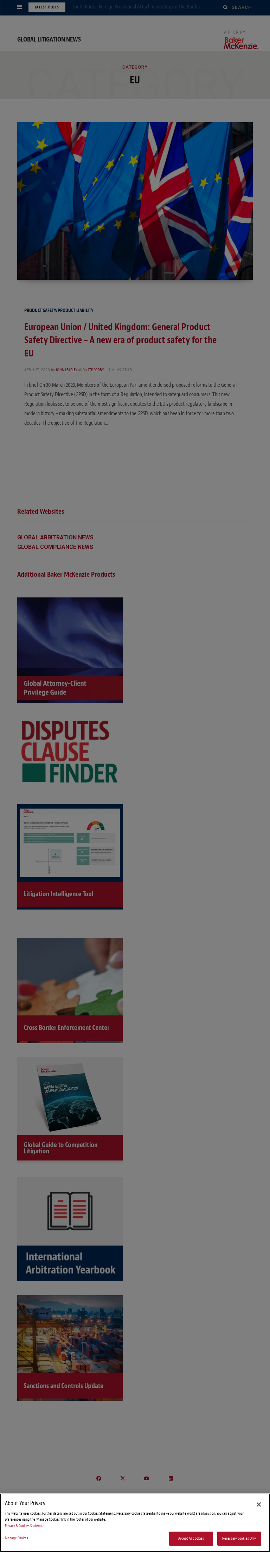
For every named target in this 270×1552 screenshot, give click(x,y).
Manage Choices (16, 1538)
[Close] (258, 1504)
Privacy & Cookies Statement (25, 1525)
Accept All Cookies (191, 1538)
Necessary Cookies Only (239, 1538)
